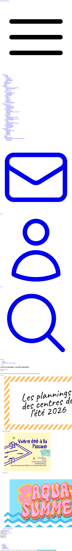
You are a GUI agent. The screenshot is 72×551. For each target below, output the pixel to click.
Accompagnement (7, 101)
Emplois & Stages (7, 83)
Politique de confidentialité (52, 550)
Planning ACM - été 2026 (6, 431)
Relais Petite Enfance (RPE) (10, 88)
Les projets (6, 81)
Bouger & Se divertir (7, 95)
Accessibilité (4, 546)
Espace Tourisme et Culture (10, 130)
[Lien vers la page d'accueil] (4, 0)
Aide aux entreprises (9, 126)
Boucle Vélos (8, 134)
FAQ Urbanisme (8, 124)
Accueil (3, 361)
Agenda (7, 98)
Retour (2, 364)
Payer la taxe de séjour (9, 108)
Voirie (7, 120)
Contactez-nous (2, 535)
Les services (8, 78)
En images (6, 136)
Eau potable (8, 116)
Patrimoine (8, 132)
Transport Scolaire (9, 94)
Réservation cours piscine (10, 106)
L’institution (6, 76)
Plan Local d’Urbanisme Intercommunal (12, 123)
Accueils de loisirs (9, 92)
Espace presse (4, 545)
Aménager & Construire (10, 122)
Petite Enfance (6, 86)
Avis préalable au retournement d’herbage (12, 118)
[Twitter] (1, 371)
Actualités (5, 84)
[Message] (4, 371)
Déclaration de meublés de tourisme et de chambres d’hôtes (15, 138)
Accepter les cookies (40, 550)
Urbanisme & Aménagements (8, 119)
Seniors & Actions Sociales (10, 102)
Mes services (4, 103)
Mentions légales (5, 547)
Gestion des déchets (7, 109)
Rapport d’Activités (9, 80)
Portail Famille (8, 105)
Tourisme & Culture (7, 129)
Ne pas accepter (45, 550)
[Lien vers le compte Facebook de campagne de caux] (0, 539)
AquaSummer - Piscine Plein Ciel (7, 528)
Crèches (7, 89)
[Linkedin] (2, 371)
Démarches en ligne (7, 104)
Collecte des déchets (9, 110)
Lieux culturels (8, 99)
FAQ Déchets (8, 114)
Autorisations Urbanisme (10, 107)
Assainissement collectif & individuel (12, 117)
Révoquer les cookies (5, 548)
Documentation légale (9, 79)
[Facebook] (0, 371)
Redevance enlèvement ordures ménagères (12, 111)
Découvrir (3, 74)
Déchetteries (8, 112)
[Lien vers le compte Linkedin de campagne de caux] (0, 542)
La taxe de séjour (9, 139)
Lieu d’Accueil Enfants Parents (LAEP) (12, 87)
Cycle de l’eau (6, 115)
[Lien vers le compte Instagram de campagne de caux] (0, 541)
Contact (5, 85)
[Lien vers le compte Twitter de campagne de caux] (0, 540)
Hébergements (8, 131)
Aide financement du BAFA (10, 93)
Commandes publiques (7, 82)
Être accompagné (9, 140)
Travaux (7, 121)
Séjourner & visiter (5, 128)
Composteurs (8, 113)
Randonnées (8, 97)
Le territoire (6, 75)
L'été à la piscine (4, 472)
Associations (8, 100)
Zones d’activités (9, 127)
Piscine (7, 96)
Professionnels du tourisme (8, 137)
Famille (5, 91)
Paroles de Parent (9, 90)
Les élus (7, 77)
